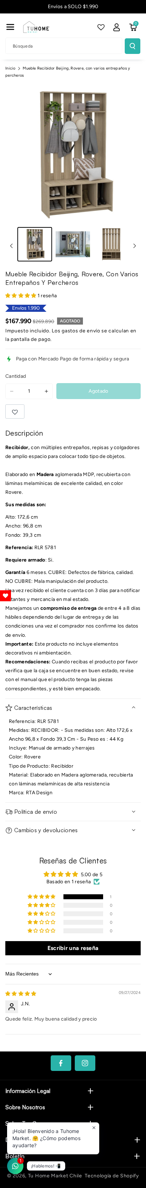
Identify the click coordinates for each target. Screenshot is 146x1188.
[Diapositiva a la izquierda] (11, 246)
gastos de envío (81, 331)
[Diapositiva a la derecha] (135, 246)
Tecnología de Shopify (112, 1176)
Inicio (10, 68)
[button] (10, 27)
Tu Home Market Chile (55, 1176)
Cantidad (15, 376)
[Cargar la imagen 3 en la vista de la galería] (111, 244)
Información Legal (27, 1090)
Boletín (14, 1156)
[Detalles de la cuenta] (116, 27)
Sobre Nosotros (25, 1107)
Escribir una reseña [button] (73, 948)
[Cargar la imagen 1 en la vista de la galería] (34, 244)
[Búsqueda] (132, 46)
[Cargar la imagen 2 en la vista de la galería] (73, 244)
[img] (20, 994)
